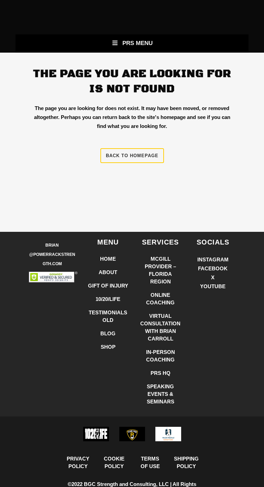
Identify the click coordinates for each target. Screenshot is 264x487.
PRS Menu (137, 43)
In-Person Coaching (160, 355)
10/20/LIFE (108, 299)
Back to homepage (132, 155)
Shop (108, 347)
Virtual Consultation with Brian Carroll (160, 327)
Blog (108, 333)
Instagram (213, 259)
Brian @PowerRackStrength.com (52, 254)
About (108, 272)
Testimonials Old (108, 316)
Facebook (213, 268)
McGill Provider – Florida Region (160, 270)
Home (108, 259)
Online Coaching (160, 298)
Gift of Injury (108, 286)
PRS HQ (160, 373)
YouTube (213, 286)
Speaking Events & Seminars (160, 393)
